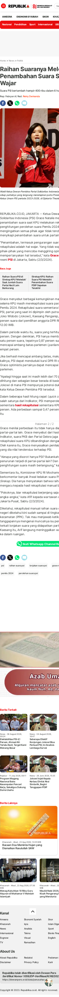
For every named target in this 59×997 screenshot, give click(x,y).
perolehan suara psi (28, 573)
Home (3, 60)
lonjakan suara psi (38, 565)
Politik (20, 60)
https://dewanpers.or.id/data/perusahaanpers (26, 979)
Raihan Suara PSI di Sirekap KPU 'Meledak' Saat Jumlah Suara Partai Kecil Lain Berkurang (14, 282)
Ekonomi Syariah (27, 16)
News (11, 60)
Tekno (27, 933)
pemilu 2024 (7, 573)
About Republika (8, 957)
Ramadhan (29, 942)
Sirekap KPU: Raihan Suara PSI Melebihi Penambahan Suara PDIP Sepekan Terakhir (42, 282)
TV (1, 942)
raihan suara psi (16, 565)
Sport (32, 24)
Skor (50, 919)
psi (2, 565)
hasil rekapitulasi (26, 405)
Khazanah (5, 924)
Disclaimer (5, 962)
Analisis (28, 928)
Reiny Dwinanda (31, 96)
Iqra (26, 924)
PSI (10, 259)
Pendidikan (20, 24)
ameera (7, 16)
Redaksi (28, 957)
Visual (27, 937)
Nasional (7, 24)
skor (45, 16)
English (52, 937)
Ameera (4, 919)
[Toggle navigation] (3, 6)
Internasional (45, 24)
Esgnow (4, 937)
